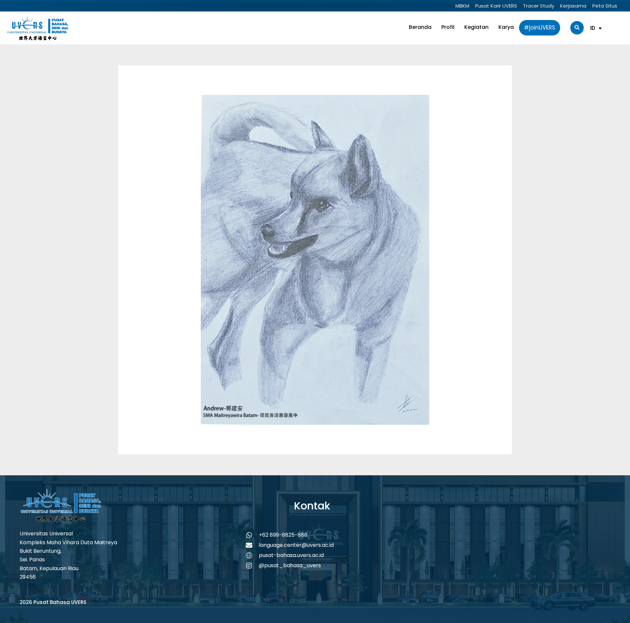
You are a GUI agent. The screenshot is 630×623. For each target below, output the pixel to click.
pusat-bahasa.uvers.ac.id (291, 555)
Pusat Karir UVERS (496, 5)
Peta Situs (604, 5)
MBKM (462, 5)
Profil (447, 27)
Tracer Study (538, 5)
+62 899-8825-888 (283, 535)
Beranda (420, 27)
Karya (506, 27)
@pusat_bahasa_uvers (290, 565)
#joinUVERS (539, 28)
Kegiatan (476, 27)
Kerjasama (573, 5)
